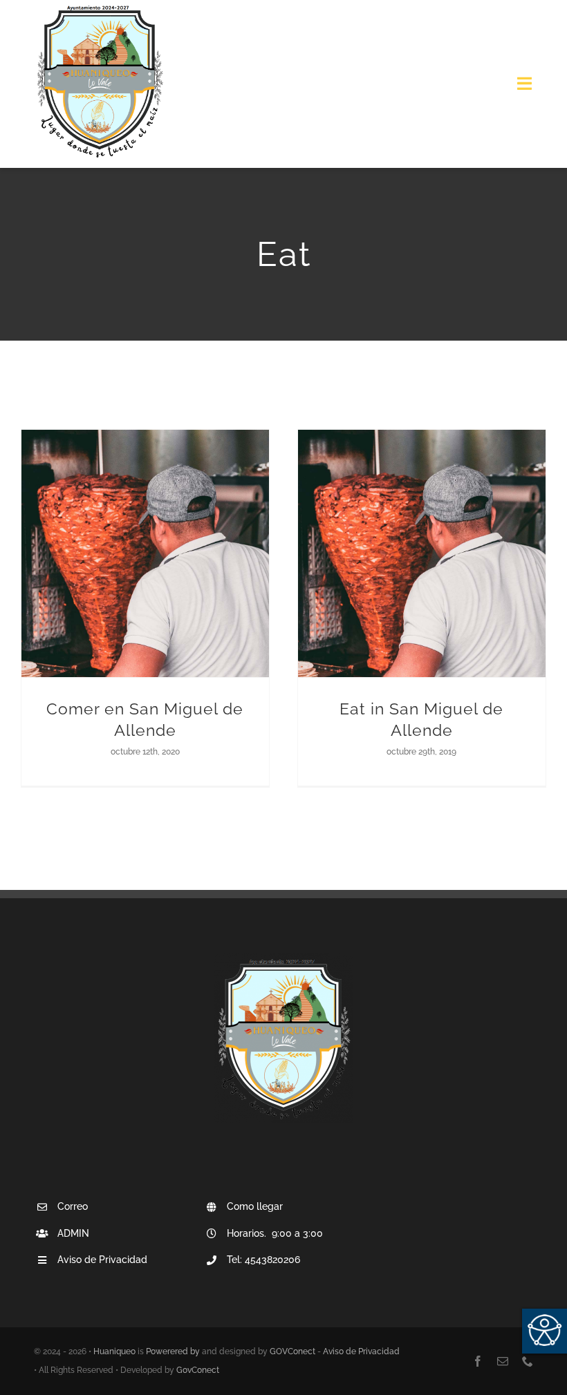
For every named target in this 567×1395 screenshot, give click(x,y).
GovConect (197, 1370)
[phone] (527, 1361)
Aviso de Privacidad (361, 1351)
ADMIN (73, 1233)
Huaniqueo (114, 1351)
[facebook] (477, 1361)
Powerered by (173, 1351)
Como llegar (255, 1206)
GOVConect (292, 1351)
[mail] (502, 1361)
